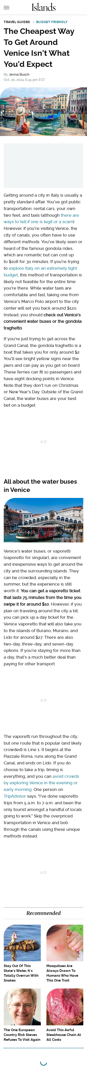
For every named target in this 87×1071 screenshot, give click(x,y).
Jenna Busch (19, 74)
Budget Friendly (52, 22)
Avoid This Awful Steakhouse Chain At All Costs (63, 1035)
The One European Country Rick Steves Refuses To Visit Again (22, 1035)
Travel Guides (17, 22)
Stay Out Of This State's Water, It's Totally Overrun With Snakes (21, 973)
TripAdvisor (15, 796)
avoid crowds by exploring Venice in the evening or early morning (41, 783)
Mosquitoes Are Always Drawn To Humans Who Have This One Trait (62, 973)
